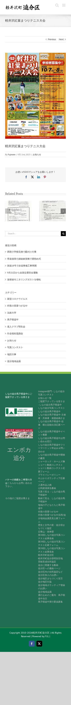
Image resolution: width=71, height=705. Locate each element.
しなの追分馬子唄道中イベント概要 (51, 433)
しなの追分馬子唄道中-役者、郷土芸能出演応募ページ (51, 425)
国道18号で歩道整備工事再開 (22, 265)
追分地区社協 (45, 581)
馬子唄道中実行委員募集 (50, 601)
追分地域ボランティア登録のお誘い (51, 587)
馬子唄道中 (12, 319)
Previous (52, 39)
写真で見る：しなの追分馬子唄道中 (51, 493)
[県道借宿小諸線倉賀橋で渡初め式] (52, 202)
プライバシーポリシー (49, 474)
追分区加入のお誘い (48, 575)
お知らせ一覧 (45, 398)
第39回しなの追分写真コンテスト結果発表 (51, 550)
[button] (7, 211)
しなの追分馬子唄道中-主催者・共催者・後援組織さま (52, 416)
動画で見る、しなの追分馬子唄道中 (51, 500)
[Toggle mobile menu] (64, 5)
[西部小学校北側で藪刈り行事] (18, 202)
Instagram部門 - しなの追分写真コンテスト (51, 393)
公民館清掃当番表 (47, 488)
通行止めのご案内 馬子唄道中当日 (51, 597)
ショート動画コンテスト (50, 464)
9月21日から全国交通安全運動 (22, 272)
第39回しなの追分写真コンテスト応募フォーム (51, 543)
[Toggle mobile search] (57, 5)
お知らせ (37, 154)
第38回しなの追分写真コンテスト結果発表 (51, 537)
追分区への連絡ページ (49, 568)
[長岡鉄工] (19, 408)
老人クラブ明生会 (16, 326)
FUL (47, 636)
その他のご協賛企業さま (17, 498)
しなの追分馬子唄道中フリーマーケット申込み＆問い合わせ (51, 448)
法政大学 (11, 312)
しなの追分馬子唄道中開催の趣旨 (51, 456)
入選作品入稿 (45, 484)
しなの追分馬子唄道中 (49, 411)
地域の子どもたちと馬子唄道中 (51, 507)
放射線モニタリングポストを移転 (24, 279)
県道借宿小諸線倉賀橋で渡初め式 (24, 258)
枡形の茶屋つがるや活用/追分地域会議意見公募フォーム (52, 518)
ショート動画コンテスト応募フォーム (51, 470)
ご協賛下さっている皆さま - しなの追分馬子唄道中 (51, 403)
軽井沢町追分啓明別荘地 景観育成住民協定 (51, 560)
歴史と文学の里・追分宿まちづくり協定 (51, 527)
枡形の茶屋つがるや (17, 305)
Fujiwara (11, 154)
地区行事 (11, 354)
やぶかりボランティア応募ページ (51, 480)
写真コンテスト (15, 347)
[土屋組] (19, 429)
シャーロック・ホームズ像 (51, 461)
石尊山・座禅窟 (46, 531)
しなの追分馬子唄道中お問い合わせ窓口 (51, 440)
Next (61, 39)
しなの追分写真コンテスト (51, 408)
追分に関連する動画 (48, 565)
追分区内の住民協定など (50, 571)
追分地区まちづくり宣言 (50, 578)
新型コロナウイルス (17, 298)
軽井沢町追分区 (46, 555)
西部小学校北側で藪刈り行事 (21, 251)
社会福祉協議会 (15, 333)
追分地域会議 (14, 361)
